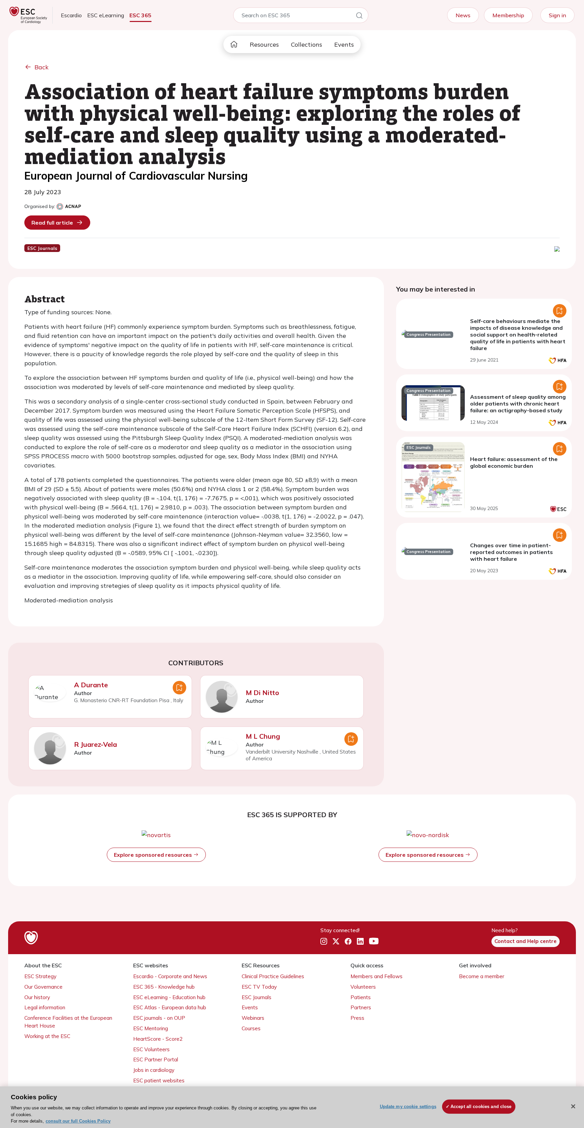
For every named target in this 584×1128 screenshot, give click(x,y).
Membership (508, 15)
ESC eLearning (105, 15)
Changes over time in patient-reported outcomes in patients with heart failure (511, 552)
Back (41, 67)
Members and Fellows (376, 976)
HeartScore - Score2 (157, 1039)
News (463, 15)
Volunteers (363, 987)
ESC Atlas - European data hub (169, 1007)
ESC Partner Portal (155, 1059)
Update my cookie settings (408, 1106)
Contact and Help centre (525, 941)
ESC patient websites (159, 1080)
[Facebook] (348, 942)
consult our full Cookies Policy (78, 1121)
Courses (251, 1028)
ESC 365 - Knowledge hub (164, 987)
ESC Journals (256, 997)
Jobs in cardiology (153, 1070)
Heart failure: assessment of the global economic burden (514, 462)
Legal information (44, 1007)
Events (344, 44)
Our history (37, 997)
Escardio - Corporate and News (170, 976)
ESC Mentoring (150, 1028)
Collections (306, 44)
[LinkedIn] (360, 942)
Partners (360, 1007)
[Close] (573, 1106)
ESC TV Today (259, 987)
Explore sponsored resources (153, 854)
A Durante (91, 685)
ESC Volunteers (151, 1049)
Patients (360, 997)
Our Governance (43, 987)
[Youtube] (374, 942)
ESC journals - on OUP (159, 1018)
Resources (264, 44)
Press (357, 1018)
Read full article (52, 222)
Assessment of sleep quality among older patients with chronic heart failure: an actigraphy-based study (518, 403)
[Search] (359, 16)
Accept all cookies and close (481, 1106)
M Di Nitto (262, 692)
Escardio (71, 15)
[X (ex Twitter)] (336, 942)
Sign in (557, 15)
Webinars (253, 1018)
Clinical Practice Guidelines (273, 976)
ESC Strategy (40, 976)
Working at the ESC (47, 1036)
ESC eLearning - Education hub (169, 997)
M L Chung (263, 736)
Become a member (481, 976)
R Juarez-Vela (95, 744)
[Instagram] (323, 942)
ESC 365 (140, 15)
